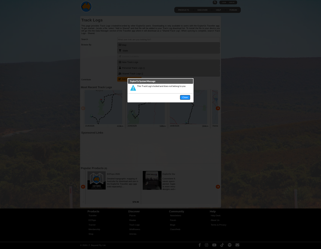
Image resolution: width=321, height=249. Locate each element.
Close (185, 97)
